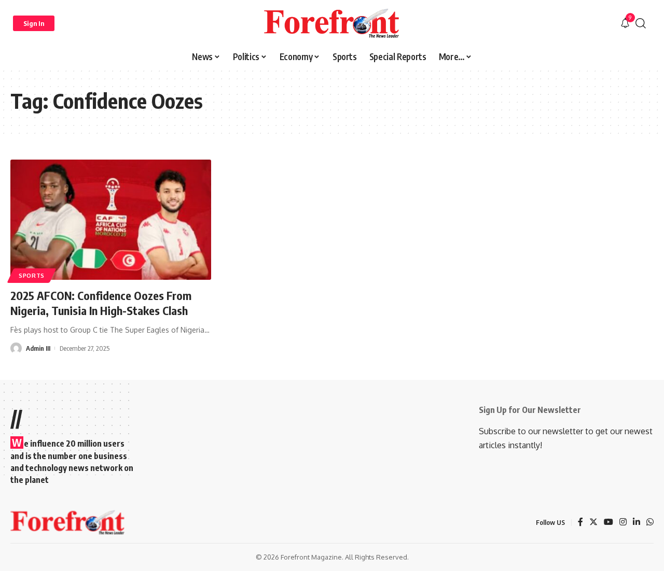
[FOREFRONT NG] (332, 23)
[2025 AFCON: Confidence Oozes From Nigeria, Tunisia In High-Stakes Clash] (110, 220)
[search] (640, 23)
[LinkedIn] (636, 522)
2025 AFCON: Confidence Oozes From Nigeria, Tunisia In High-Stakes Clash (100, 303)
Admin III (38, 348)
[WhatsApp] (650, 522)
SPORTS (32, 275)
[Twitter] (593, 522)
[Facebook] (580, 522)
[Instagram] (623, 522)
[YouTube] (608, 522)
